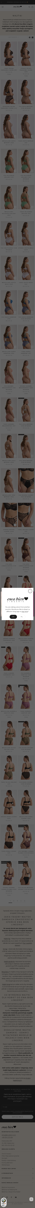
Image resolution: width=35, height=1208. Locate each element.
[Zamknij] (30, 591)
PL (22, 617)
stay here (25, 611)
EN (13, 617)
